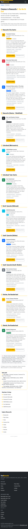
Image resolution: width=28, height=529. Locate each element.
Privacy (2, 514)
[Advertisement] (14, 451)
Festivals (5, 429)
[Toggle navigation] (25, 2)
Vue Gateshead (6, 404)
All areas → (3, 507)
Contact (2, 512)
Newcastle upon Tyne (5, 498)
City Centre (3, 502)
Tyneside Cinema (7, 394)
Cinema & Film (6, 422)
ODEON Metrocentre (7, 401)
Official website (11, 55)
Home (2, 5)
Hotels (4, 424)
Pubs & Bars (5, 417)
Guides (4, 432)
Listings (4, 427)
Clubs (4, 419)
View (5, 2)
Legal (2, 516)
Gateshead (3, 504)
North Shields (4, 505)
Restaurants (5, 415)
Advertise (3, 518)
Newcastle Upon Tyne (5, 496)
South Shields (4, 500)
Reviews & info (20, 55)
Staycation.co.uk (23, 525)
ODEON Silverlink (7, 406)
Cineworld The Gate (7, 399)
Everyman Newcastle (7, 397)
